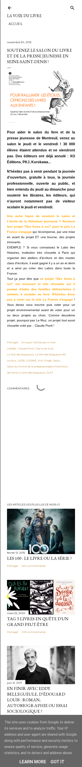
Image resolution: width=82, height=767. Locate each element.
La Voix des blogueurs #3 (50, 354)
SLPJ (50, 372)
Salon (56, 360)
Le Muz (11, 360)
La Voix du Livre (24, 15)
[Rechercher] (72, 7)
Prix (40, 360)
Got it (58, 761)
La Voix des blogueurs (20, 354)
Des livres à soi (44, 348)
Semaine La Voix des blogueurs (26, 372)
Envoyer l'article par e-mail (39, 342)
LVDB (21, 360)
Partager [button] (12, 342)
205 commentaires (33, 632)
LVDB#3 (31, 360)
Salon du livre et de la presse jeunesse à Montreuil (37, 366)
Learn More (32, 761)
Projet (48, 360)
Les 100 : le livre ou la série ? (39, 558)
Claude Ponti (26, 348)
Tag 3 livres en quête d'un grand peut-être (37, 621)
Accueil (16, 24)
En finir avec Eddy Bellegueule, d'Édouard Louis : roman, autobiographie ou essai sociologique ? (37, 700)
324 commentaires (33, 565)
